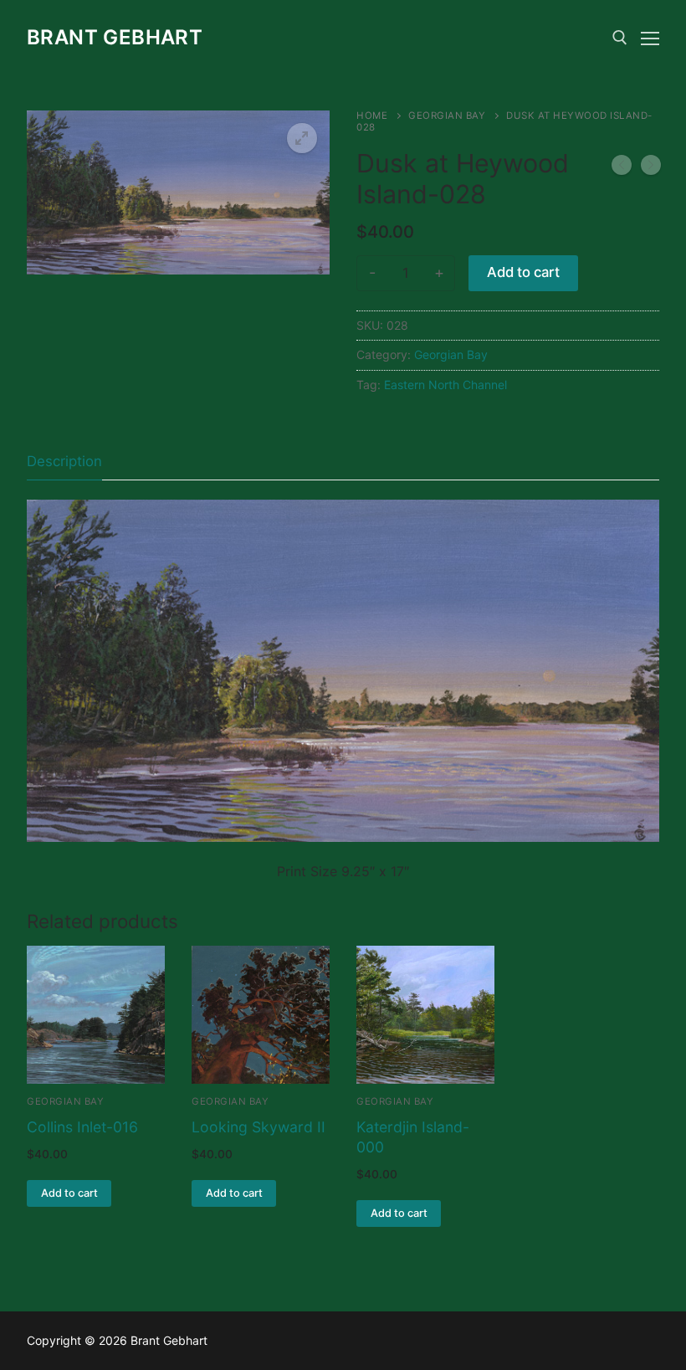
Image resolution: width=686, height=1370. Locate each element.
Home (371, 115)
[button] (302, 138)
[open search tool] (619, 37)
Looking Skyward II (258, 1127)
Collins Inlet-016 (82, 1127)
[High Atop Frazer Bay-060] (622, 168)
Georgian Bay (446, 115)
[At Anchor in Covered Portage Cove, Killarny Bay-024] (651, 168)
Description (64, 461)
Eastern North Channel (445, 384)
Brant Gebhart (114, 37)
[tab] (64, 461)
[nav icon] (650, 37)
